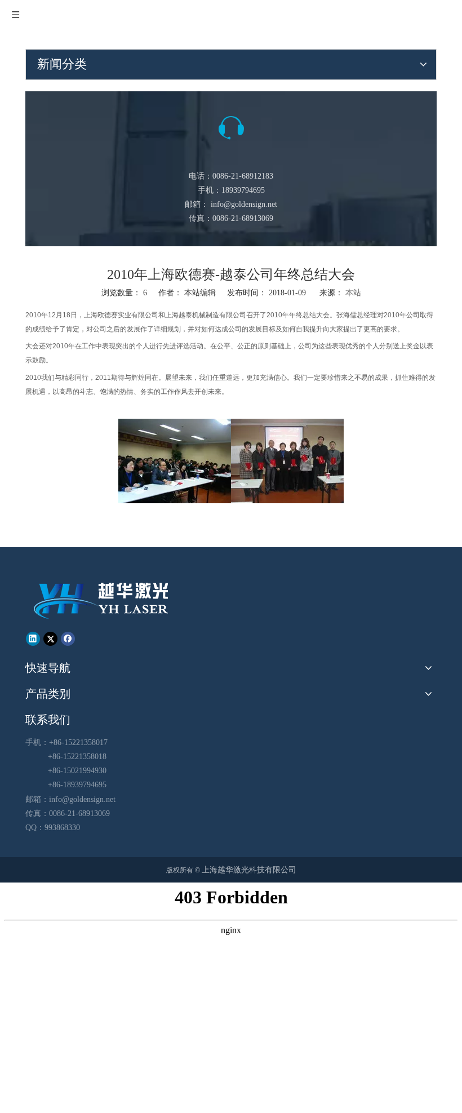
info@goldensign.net (244, 204)
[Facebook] (68, 638)
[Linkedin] (33, 638)
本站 (353, 293)
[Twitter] (50, 638)
